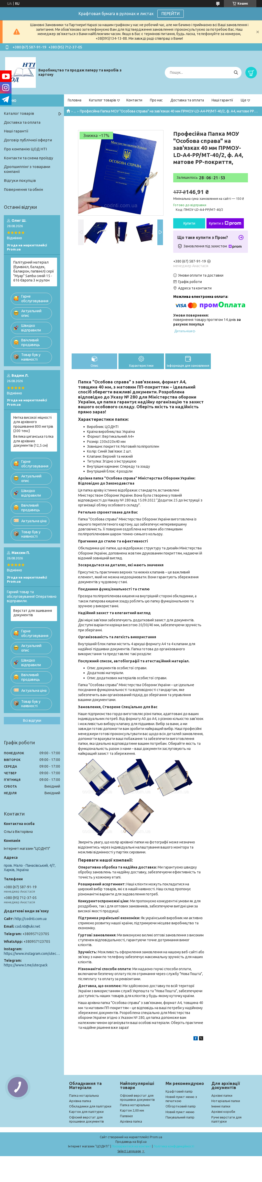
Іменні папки (220, 1106)
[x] (201, 1039)
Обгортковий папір (181, 1106)
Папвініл (126, 1116)
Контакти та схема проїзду (28, 158)
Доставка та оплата (187, 100)
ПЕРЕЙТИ (170, 13)
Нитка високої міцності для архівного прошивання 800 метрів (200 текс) (33, 424)
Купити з (216, 223)
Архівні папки (221, 1095)
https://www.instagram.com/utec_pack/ (32, 953)
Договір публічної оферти (28, 140)
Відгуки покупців (20, 180)
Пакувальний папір (180, 1117)
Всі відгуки (32, 720)
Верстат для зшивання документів (32, 613)
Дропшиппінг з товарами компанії (27, 169)
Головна (74, 100)
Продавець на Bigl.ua (131, 1141)
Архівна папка (80, 1101)
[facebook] (195, 1039)
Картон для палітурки (86, 1111)
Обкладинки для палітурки (90, 1106)
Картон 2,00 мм (132, 1110)
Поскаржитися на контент (131, 1146)
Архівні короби (223, 1111)
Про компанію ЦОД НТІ (25, 149)
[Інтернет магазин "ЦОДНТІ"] (20, 72)
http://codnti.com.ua (31, 919)
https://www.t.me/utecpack (26, 965)
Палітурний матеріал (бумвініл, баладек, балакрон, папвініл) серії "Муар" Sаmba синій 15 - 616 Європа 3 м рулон (33, 271)
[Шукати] (236, 72)
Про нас (156, 100)
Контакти (134, 100)
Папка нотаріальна (84, 1095)
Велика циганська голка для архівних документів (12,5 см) (33, 440)
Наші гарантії (222, 100)
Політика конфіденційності (174, 1146)
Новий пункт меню (180, 1112)
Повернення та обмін (23, 189)
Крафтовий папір (179, 1091)
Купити (189, 223)
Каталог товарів (102, 100)
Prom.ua (156, 1137)
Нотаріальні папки (225, 1101)
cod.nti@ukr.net (27, 926)
